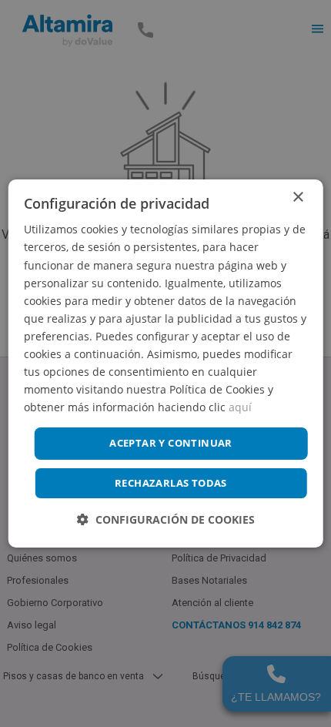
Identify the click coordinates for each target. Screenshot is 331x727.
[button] (166, 519)
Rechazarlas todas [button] (171, 483)
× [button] (297, 197)
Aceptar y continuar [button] (170, 443)
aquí (240, 407)
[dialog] (165, 363)
